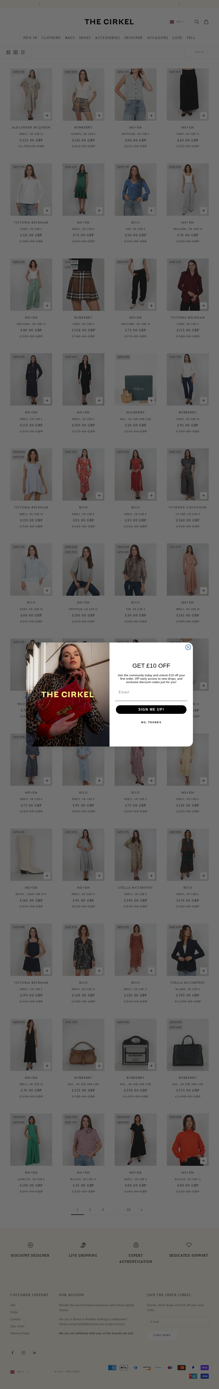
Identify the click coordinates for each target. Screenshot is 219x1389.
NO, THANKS (151, 722)
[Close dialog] (188, 647)
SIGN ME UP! (151, 709)
